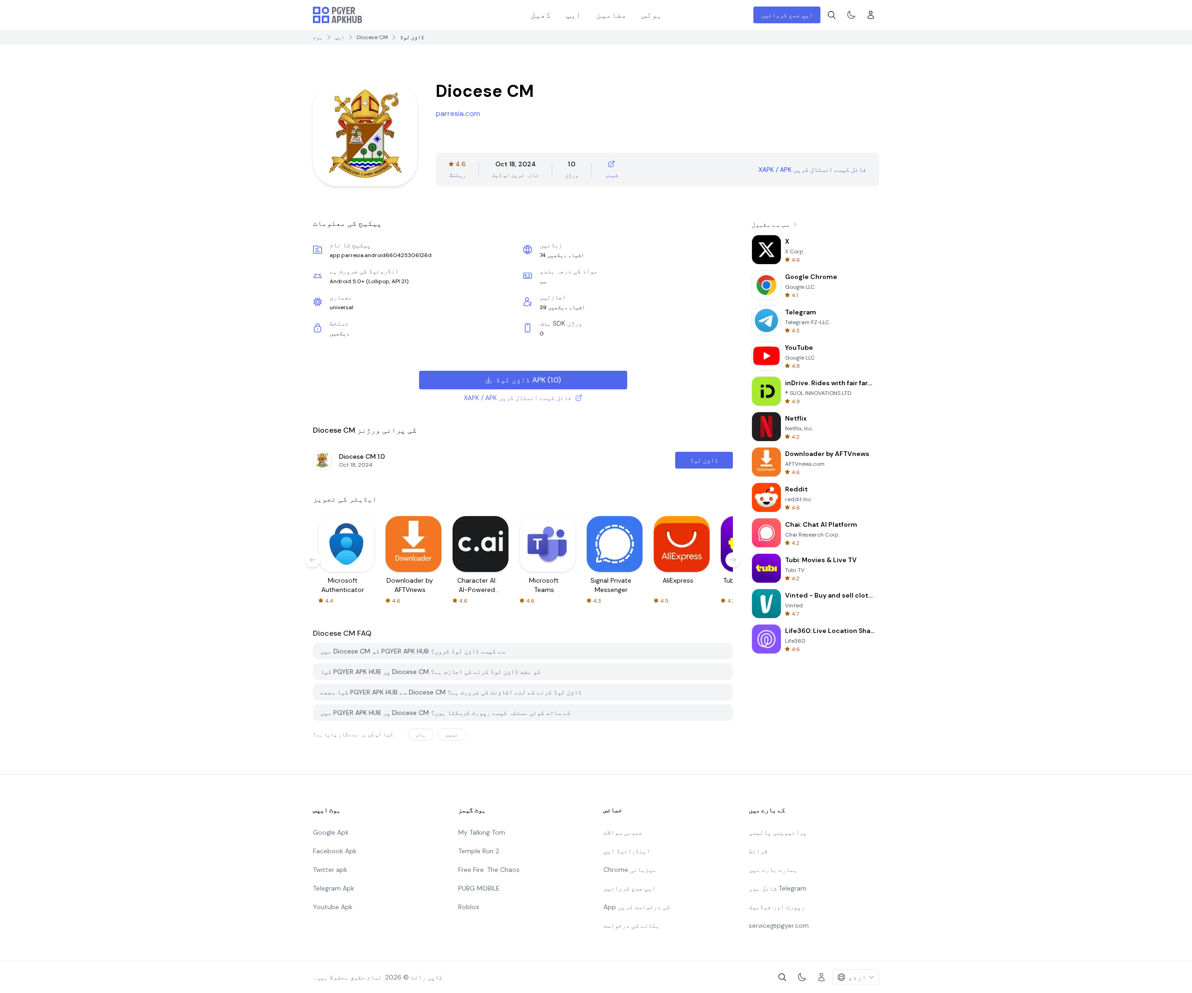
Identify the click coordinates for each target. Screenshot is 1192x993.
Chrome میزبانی (629, 869)
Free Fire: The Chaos (489, 869)
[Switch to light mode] (851, 15)
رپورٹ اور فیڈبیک (777, 907)
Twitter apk (330, 869)
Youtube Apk (332, 907)
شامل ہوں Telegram (777, 888)
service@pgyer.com (779, 925)
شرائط (758, 851)
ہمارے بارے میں (773, 869)
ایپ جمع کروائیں (787, 15)
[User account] (870, 15)
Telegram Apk (333, 888)
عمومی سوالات (623, 832)
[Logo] (337, 15)
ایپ (573, 14)
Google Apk (331, 832)
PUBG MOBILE (479, 888)
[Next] (732, 559)
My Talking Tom (481, 832)
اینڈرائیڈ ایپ (626, 851)
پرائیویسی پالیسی (777, 832)
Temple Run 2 (478, 851)
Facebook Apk (335, 851)
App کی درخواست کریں (636, 907)
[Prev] (312, 559)
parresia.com (458, 113)
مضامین (611, 14)
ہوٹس (652, 14)
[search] (831, 15)
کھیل (540, 14)
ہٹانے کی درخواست (631, 925)
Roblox (468, 907)
